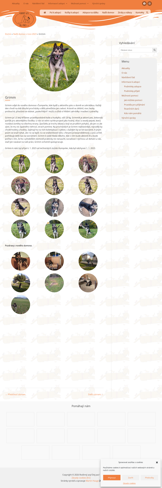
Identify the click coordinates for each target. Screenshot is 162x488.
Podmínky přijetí (132, 91)
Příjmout (112, 477)
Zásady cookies (129, 483)
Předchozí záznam (15, 394)
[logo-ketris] (126, 452)
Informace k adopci (56, 3)
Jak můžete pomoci (133, 100)
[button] (157, 462)
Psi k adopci (55, 12)
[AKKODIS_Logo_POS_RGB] (51, 419)
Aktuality (16, 3)
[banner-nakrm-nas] (20, 435)
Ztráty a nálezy (125, 12)
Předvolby (149, 477)
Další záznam (95, 394)
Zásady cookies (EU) (81, 477)
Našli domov (108, 12)
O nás (25, 3)
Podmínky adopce (132, 86)
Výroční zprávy (98, 3)
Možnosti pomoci (78, 3)
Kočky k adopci (72, 12)
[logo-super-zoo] (81, 435)
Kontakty (140, 12)
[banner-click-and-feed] (142, 419)
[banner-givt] (142, 435)
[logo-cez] (111, 435)
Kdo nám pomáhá (132, 113)
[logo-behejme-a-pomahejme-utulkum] (111, 419)
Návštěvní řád (38, 3)
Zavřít (130, 477)
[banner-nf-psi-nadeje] (81, 419)
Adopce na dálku (90, 12)
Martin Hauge (92, 480)
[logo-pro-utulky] (96, 452)
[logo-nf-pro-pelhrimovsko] (66, 452)
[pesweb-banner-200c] (20, 419)
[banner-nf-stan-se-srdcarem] (51, 435)
